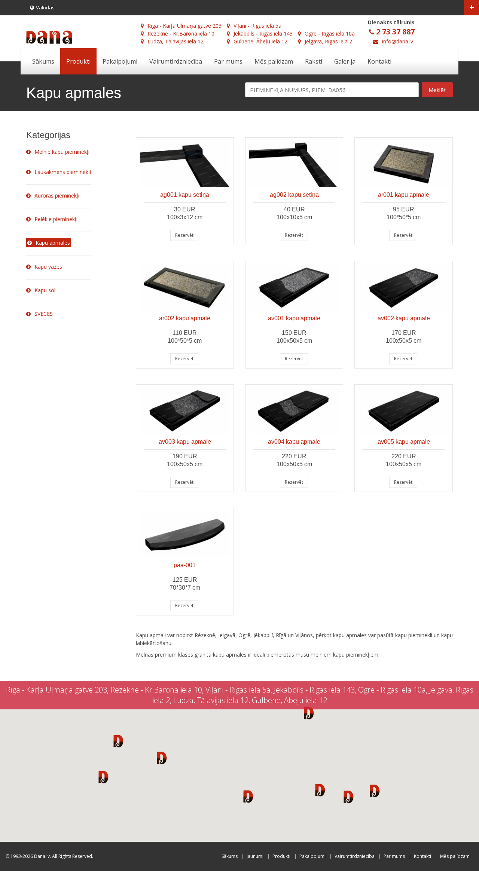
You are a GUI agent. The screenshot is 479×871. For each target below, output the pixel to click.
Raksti (313, 61)
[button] (118, 741)
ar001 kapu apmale (403, 195)
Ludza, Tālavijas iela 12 (175, 41)
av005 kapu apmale (404, 441)
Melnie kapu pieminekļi (61, 151)
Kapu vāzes (48, 266)
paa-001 (185, 565)
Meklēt (437, 90)
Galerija (345, 61)
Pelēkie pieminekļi (55, 219)
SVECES (43, 313)
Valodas (45, 7)
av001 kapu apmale (294, 318)
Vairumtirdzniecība (175, 61)
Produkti (78, 61)
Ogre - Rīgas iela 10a (330, 33)
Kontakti (379, 61)
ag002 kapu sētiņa (294, 195)
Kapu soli (45, 290)
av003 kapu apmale (185, 441)
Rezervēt (184, 235)
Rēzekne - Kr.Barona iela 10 (180, 33)
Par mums (228, 61)
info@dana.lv (397, 41)
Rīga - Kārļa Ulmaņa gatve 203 (184, 25)
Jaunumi (255, 856)
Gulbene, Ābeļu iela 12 (260, 41)
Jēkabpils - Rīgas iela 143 (263, 33)
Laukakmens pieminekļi (62, 171)
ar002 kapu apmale (184, 318)
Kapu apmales (53, 242)
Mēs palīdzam (273, 61)
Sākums (43, 61)
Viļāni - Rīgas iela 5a (257, 25)
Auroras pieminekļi (56, 195)
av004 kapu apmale (294, 441)
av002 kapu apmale (404, 318)
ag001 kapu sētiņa (184, 195)
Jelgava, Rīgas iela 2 (328, 41)
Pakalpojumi (120, 61)
